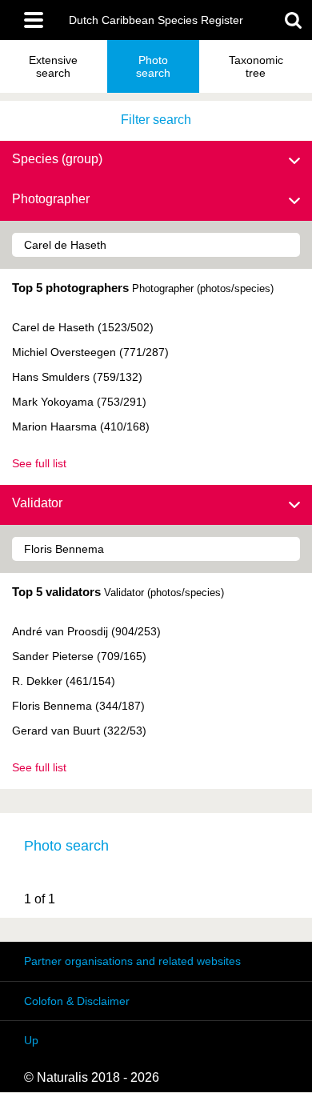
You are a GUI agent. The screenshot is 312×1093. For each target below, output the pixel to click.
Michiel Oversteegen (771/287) (90, 352)
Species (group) (57, 159)
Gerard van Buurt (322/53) (79, 730)
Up (31, 1040)
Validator (37, 503)
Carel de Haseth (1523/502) (83, 327)
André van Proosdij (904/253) (86, 631)
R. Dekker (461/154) (63, 681)
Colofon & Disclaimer (77, 1001)
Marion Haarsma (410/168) (81, 426)
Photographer (51, 199)
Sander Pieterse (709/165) (79, 656)
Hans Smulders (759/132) (77, 376)
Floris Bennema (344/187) (78, 705)
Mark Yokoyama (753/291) (79, 401)
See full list (39, 463)
